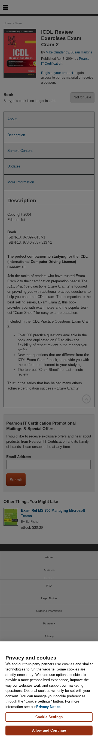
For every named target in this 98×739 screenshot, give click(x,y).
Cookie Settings (49, 717)
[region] (49, 690)
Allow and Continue (49, 730)
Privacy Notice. (49, 707)
